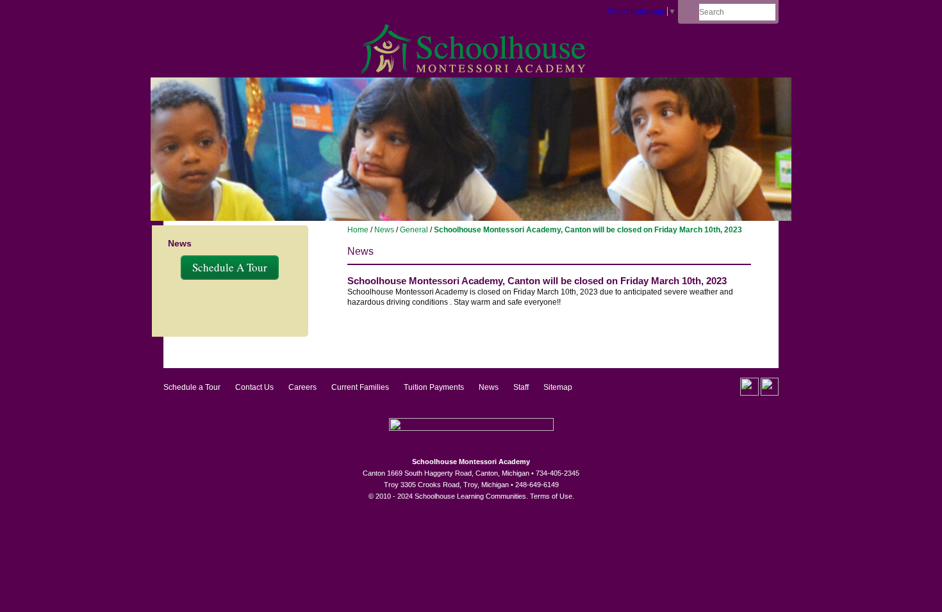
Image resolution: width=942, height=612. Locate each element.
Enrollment (413, 13)
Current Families (483, 13)
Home (182, 13)
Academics (232, 13)
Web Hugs (355, 13)
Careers (302, 387)
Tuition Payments (434, 387)
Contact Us (254, 387)
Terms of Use (551, 496)
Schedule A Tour (229, 267)
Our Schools (293, 13)
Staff (521, 387)
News (384, 229)
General (414, 229)
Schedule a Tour (191, 387)
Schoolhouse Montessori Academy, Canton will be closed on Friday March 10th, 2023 (588, 229)
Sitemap (557, 387)
